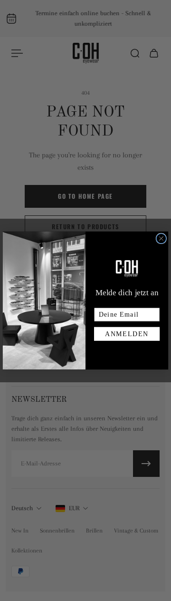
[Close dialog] (161, 238)
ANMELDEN (127, 334)
